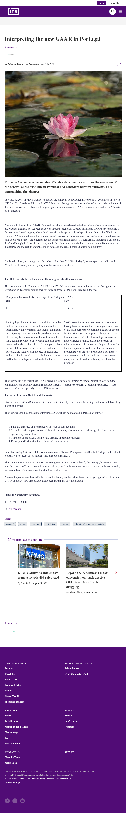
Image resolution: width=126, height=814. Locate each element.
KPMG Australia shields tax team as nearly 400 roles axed (38, 575)
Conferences (71, 721)
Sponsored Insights (14, 702)
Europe (23, 524)
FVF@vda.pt (14, 508)
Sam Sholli (26, 583)
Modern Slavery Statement (59, 778)
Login (102, 3)
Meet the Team (12, 757)
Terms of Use (24, 778)
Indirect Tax (11, 679)
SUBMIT (69, 752)
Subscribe (114, 3)
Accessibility (11, 778)
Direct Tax (36, 524)
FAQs (7, 738)
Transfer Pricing (13, 685)
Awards (68, 715)
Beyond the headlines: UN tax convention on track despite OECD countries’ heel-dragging (87, 579)
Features (9, 668)
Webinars (69, 727)
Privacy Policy (38, 778)
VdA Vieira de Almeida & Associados (89, 524)
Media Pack (11, 763)
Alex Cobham (76, 592)
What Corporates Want (76, 674)
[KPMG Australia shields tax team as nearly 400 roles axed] (39, 556)
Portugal (65, 524)
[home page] (21, 11)
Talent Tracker (72, 668)
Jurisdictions (51, 524)
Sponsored (10, 524)
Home (8, 715)
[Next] (116, 572)
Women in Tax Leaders (16, 727)
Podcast (9, 690)
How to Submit (12, 743)
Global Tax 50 (12, 696)
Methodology (11, 732)
